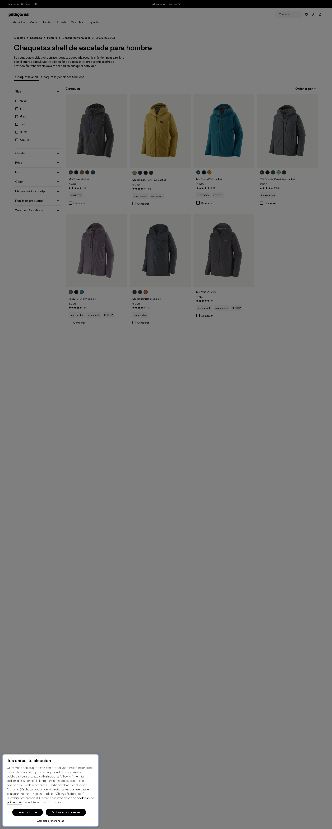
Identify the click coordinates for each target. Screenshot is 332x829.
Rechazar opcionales (66, 812)
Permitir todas (27, 812)
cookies (82, 798)
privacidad (14, 802)
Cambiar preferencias (50, 820)
